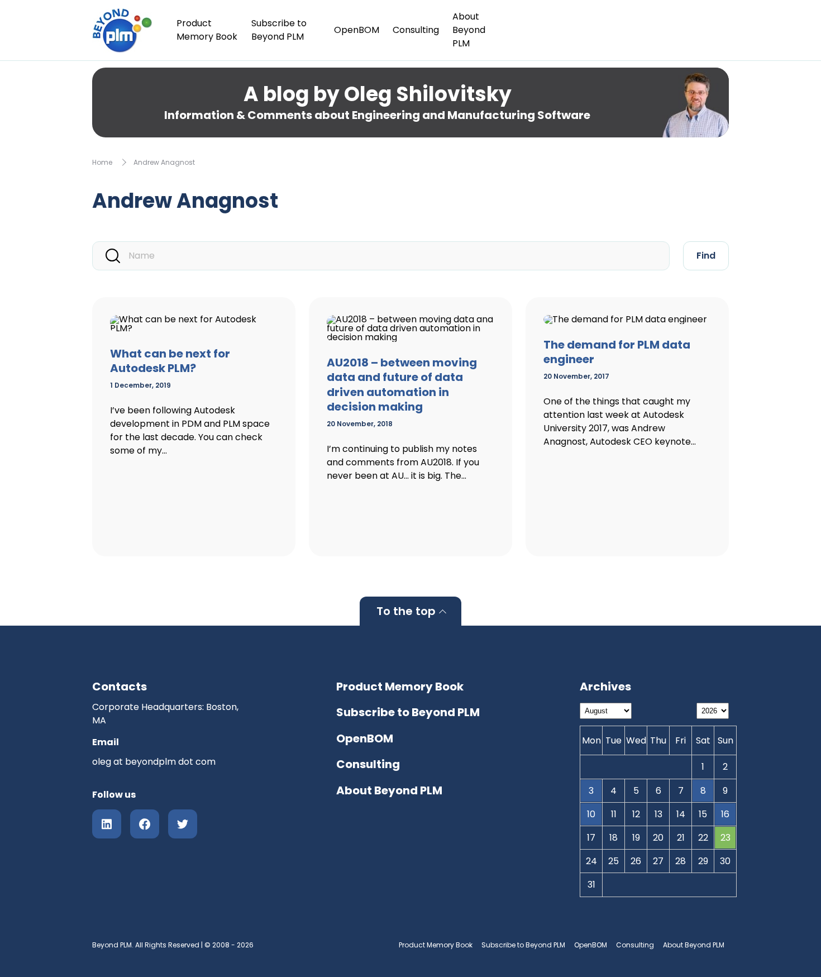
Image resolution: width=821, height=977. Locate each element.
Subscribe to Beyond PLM (279, 30)
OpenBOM (356, 29)
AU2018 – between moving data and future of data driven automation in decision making (402, 385)
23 (725, 837)
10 (591, 814)
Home (102, 162)
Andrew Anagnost (164, 162)
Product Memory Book (206, 30)
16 (725, 814)
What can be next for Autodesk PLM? (170, 361)
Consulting (416, 29)
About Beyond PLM (468, 30)
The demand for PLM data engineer (616, 352)
